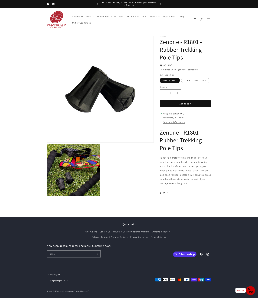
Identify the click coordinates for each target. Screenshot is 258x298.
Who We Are (91, 231)
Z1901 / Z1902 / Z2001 (195, 80)
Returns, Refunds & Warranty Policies (110, 237)
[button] (77, 16)
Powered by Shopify (81, 291)
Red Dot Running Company (63, 291)
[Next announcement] (161, 4)
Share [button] (166, 192)
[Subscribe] (97, 253)
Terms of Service (158, 237)
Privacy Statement (139, 237)
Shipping (175, 70)
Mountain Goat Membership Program (131, 231)
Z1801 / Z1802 (170, 80)
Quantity (163, 87)
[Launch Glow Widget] (250, 290)
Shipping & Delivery (161, 231)
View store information (174, 122)
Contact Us (105, 231)
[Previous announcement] (97, 4)
